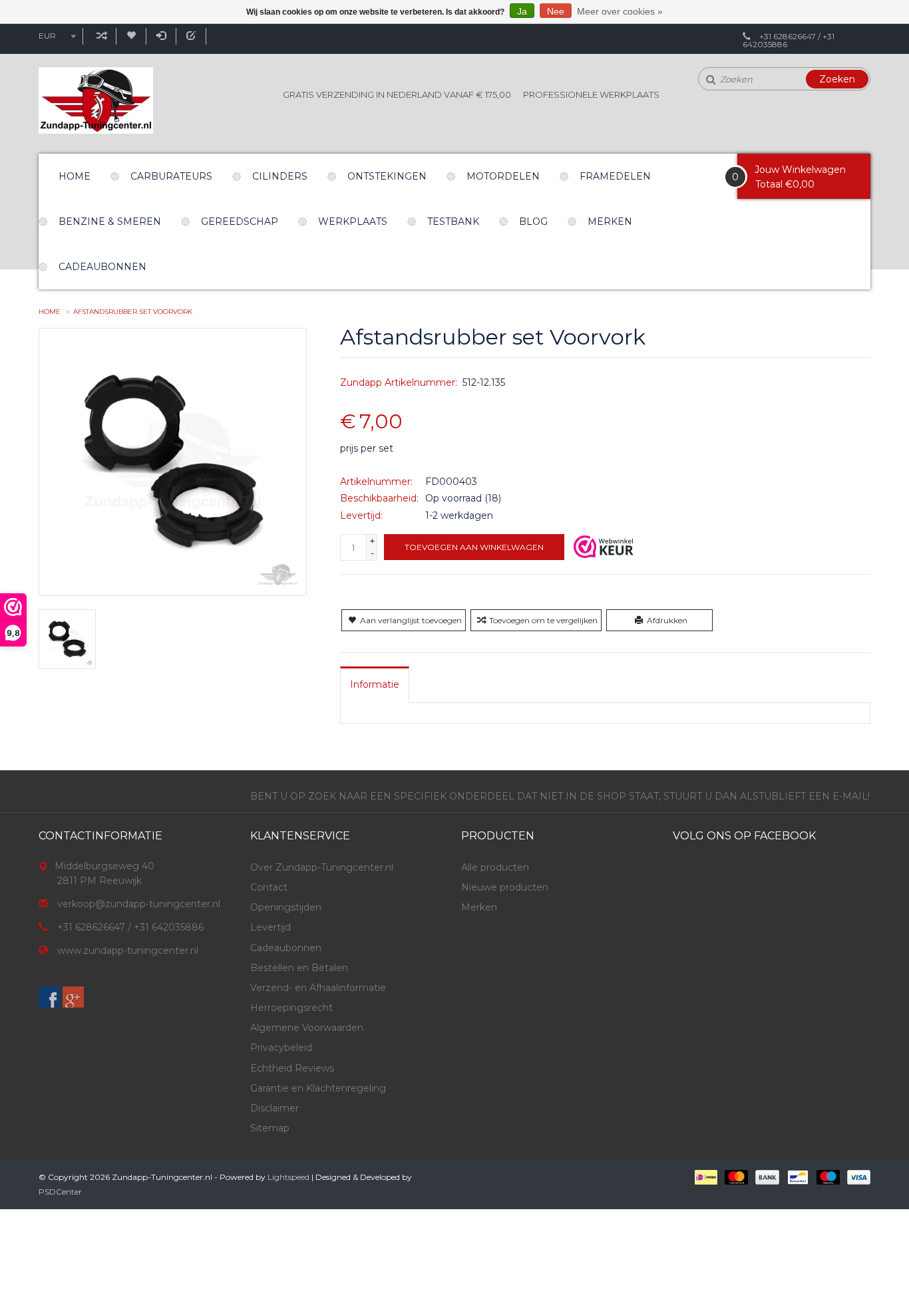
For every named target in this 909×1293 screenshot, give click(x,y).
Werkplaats (352, 221)
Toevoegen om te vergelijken (543, 620)
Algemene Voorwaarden (306, 1028)
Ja (522, 11)
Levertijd (270, 927)
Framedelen (615, 176)
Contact (268, 887)
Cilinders (279, 176)
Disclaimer (274, 1108)
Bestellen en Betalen (299, 968)
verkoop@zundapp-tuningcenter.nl (138, 904)
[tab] (374, 684)
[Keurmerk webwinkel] (604, 546)
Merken (610, 221)
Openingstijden (285, 907)
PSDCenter (60, 1192)
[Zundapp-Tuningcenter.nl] (96, 100)
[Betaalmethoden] (705, 1177)
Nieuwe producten (504, 887)
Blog (533, 221)
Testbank (453, 221)
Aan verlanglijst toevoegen (411, 620)
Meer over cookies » (620, 11)
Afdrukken (667, 620)
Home (75, 176)
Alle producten (495, 867)
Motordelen (503, 176)
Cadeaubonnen (102, 267)
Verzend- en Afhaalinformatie (318, 988)
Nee (555, 11)
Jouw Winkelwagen (800, 170)
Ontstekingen (387, 176)
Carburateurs (171, 176)
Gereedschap (239, 221)
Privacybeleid (281, 1048)
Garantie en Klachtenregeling (318, 1088)
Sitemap (269, 1128)
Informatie (374, 684)
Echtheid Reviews (292, 1068)
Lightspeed (288, 1177)
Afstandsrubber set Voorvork (132, 311)
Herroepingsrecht (291, 1008)
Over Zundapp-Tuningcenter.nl (321, 867)
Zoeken (837, 79)
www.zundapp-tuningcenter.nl (127, 950)
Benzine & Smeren (110, 221)
